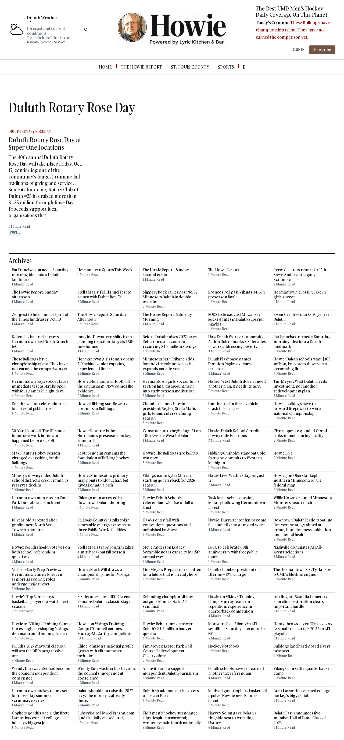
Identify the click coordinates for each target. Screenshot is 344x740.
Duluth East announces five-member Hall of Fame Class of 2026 (300, 718)
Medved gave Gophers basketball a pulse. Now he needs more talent (237, 695)
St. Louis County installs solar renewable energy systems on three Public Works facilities (104, 525)
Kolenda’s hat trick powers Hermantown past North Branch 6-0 (40, 341)
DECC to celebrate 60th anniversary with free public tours (233, 552)
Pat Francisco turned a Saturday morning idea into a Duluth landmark (40, 274)
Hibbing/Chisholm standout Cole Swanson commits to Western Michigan (236, 458)
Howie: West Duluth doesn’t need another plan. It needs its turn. (237, 384)
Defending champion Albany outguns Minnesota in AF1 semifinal (168, 601)
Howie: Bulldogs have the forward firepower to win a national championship (297, 408)
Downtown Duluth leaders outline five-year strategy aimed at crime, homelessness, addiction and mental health (303, 527)
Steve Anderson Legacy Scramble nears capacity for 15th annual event (171, 552)
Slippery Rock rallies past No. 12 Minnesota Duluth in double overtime (170, 297)
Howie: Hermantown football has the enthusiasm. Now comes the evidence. (106, 386)
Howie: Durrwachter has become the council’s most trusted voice (237, 522)
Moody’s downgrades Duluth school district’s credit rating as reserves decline (40, 480)
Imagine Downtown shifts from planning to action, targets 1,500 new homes (106, 341)
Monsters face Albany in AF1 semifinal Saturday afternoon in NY (236, 628)
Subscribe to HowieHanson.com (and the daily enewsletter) (105, 715)
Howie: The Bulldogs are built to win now (170, 455)
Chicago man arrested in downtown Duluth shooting (101, 500)
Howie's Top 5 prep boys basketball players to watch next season (40, 601)
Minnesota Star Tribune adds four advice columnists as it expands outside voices (168, 364)
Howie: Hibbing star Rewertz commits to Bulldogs (102, 406)
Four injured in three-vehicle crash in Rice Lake (233, 406)
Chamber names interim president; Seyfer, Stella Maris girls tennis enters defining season (169, 411)
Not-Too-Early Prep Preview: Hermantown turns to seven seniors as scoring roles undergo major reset (37, 577)
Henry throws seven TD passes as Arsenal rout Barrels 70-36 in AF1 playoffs (303, 628)
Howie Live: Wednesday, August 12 (236, 478)
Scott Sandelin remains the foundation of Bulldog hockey (103, 455)
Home (105, 67)
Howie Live (283, 453)
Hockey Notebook (223, 646)
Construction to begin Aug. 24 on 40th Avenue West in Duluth (172, 433)
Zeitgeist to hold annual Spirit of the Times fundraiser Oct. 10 (40, 317)
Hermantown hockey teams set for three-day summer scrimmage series (39, 695)
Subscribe (322, 49)
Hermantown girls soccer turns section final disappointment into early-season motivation (171, 386)
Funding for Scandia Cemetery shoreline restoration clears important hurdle (301, 601)
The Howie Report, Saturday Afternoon (101, 317)
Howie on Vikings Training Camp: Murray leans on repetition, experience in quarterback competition (231, 604)
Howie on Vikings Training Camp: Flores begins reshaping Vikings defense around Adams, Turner (41, 628)
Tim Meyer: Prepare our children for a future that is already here (172, 572)
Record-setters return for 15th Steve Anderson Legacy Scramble (300, 274)
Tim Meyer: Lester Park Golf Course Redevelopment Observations (167, 651)
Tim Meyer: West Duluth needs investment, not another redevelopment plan (300, 386)
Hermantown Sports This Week (104, 269)
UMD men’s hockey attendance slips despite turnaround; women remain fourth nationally (172, 718)
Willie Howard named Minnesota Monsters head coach (303, 500)
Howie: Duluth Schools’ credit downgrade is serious (234, 433)
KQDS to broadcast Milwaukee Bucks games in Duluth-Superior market (236, 319)
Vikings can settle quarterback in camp (303, 671)
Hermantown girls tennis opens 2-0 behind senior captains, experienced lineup (105, 364)
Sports (226, 67)
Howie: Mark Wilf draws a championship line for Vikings (103, 572)
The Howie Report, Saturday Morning (167, 317)
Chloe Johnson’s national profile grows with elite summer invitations (105, 651)
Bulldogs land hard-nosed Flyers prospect (302, 648)
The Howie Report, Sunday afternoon (35, 294)
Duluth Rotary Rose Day (30, 131)
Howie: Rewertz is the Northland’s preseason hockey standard (104, 435)
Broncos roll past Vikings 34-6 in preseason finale (236, 294)
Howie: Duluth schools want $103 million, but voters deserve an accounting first (302, 364)
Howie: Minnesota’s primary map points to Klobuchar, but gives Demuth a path (102, 480)
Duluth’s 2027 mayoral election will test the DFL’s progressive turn (39, 651)
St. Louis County (190, 67)
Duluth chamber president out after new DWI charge (234, 572)
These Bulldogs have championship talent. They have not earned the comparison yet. (293, 29)
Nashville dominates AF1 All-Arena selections (298, 550)
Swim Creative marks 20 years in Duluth (303, 317)
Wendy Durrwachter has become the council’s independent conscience (41, 673)
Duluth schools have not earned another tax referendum (236, 671)
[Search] (86, 29)
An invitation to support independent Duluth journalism (170, 671)
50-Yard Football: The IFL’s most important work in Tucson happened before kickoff (39, 435)
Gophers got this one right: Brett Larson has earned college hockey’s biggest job (40, 718)
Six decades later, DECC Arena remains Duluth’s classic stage (104, 599)
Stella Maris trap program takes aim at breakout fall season (105, 550)
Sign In (299, 50)
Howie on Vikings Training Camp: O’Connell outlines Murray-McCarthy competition (104, 628)
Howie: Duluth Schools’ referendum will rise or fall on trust (169, 502)
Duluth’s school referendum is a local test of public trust (39, 406)
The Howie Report (141, 67)
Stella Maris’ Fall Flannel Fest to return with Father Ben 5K (104, 294)
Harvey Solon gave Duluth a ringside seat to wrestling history (232, 718)
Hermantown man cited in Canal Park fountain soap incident (41, 500)
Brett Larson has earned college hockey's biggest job (302, 693)
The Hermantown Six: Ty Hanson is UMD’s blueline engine (302, 572)
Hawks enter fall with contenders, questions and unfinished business (167, 525)
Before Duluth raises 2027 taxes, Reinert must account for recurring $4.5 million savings (170, 341)
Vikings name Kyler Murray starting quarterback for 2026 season (169, 480)
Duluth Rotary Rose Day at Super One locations (45, 143)
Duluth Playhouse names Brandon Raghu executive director (231, 364)
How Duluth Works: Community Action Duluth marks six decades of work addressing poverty (237, 341)
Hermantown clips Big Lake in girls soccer (300, 294)
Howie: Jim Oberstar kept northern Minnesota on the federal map (298, 480)
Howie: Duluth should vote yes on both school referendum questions (41, 552)
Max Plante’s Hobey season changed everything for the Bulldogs (36, 458)
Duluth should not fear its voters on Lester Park (171, 693)
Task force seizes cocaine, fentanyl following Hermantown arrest (236, 502)
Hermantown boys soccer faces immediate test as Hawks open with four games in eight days (40, 386)
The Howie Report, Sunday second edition (166, 272)
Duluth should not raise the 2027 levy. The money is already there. (105, 695)
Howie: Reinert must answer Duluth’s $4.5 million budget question (167, 628)
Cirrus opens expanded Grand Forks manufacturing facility (300, 433)
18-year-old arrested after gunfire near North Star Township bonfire (34, 525)
